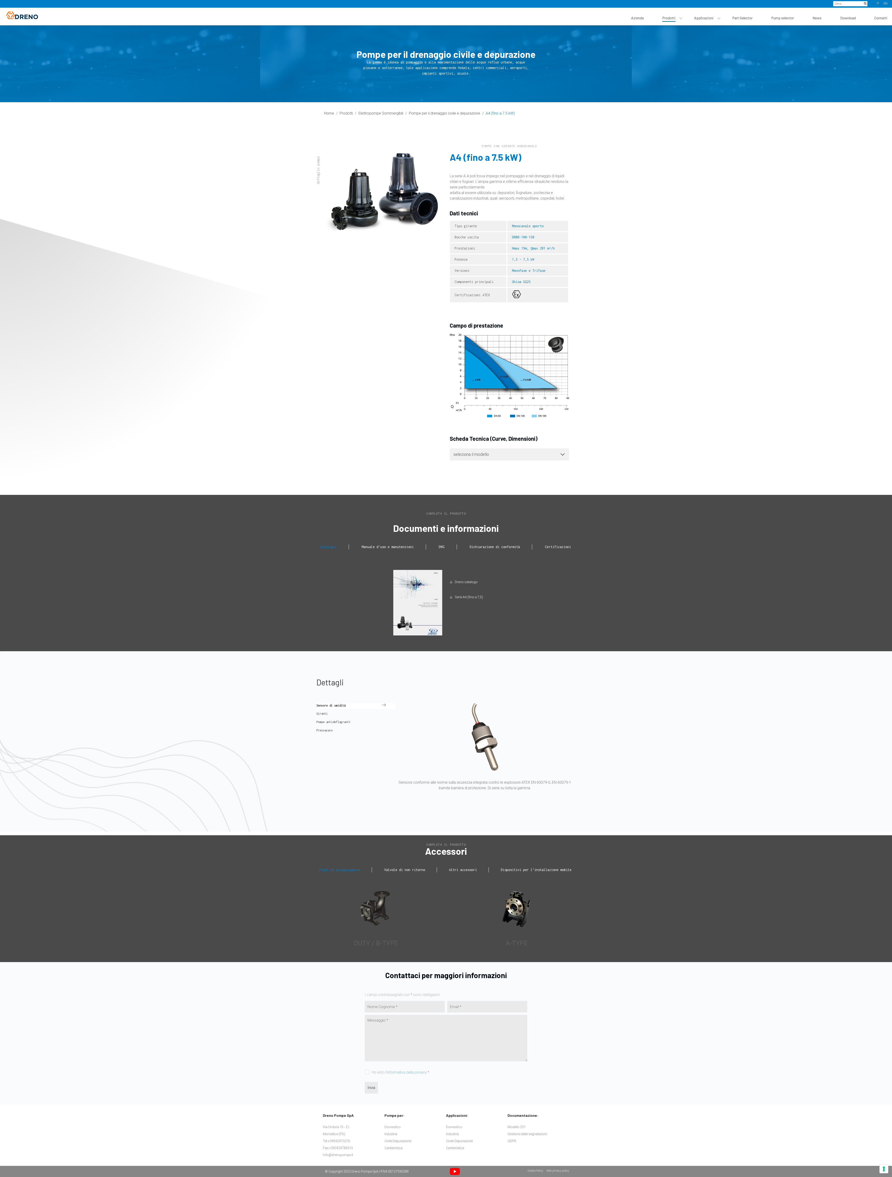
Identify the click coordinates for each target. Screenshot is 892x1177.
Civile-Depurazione (397, 1141)
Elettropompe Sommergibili (380, 113)
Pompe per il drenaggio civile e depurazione (444, 113)
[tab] (329, 546)
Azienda (637, 18)
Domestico (392, 1127)
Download (848, 18)
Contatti (880, 18)
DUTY (362, 943)
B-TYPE (387, 943)
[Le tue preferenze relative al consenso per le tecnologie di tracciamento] (883, 1168)
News (817, 18)
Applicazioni (704, 18)
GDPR (512, 1141)
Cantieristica (393, 1148)
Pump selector (782, 18)
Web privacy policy (557, 1170)
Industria (390, 1134)
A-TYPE (516, 943)
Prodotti (669, 18)
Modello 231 (517, 1127)
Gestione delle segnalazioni (527, 1134)
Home (329, 113)
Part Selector (742, 18)
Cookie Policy (535, 1170)
